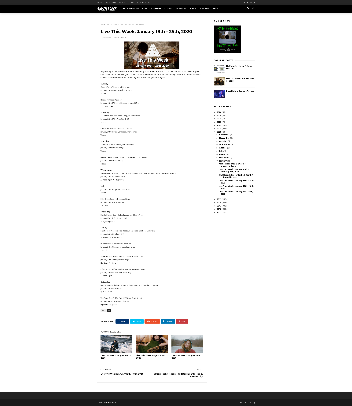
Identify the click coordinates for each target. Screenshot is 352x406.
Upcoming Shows (130, 8)
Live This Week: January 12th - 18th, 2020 (236, 187)
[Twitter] (247, 2)
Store (131, 3)
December (224, 134)
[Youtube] (254, 2)
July (221, 151)
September (225, 144)
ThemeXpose (111, 402)
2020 (219, 132)
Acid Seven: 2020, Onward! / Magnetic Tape (232, 164)
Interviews (181, 8)
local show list (159, 71)
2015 (219, 212)
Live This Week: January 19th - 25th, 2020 (236, 181)
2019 (219, 199)
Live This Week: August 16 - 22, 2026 (116, 356)
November (224, 138)
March (222, 154)
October (223, 141)
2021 (219, 128)
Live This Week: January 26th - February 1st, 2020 (234, 170)
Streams (168, 8)
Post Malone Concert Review (240, 91)
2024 (219, 118)
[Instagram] (251, 2)
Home (103, 24)
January (223, 161)
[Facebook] (244, 2)
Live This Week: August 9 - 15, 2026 (151, 356)
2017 (219, 205)
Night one (104, 263)
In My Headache (143, 3)
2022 (219, 125)
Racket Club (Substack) (106, 3)
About (216, 8)
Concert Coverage (151, 8)
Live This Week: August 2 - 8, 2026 (185, 356)
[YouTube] (254, 402)
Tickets (103, 93)
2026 (219, 112)
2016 (219, 209)
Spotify (122, 3)
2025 (219, 115)
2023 (219, 122)
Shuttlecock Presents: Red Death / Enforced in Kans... (236, 176)
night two (114, 263)
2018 (219, 202)
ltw (108, 24)
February (223, 157)
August (223, 147)
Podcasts (204, 8)
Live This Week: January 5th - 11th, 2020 (236, 192)
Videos (193, 8)
